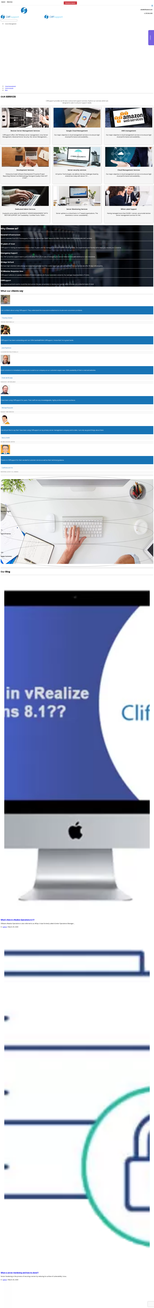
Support (3, 2)
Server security (9, 88)
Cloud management (10, 86)
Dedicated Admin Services (25, 209)
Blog (6, 90)
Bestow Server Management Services (25, 131)
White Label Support (129, 209)
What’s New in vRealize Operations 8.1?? (17, 920)
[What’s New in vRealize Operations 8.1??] (77, 916)
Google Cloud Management (77, 131)
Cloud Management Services (129, 170)
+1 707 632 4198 (148, 13)
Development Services (25, 170)
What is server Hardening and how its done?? (20, 1273)
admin (5, 927)
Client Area (9, 2)
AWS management (128, 131)
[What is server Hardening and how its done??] (77, 1269)
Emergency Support (70, 3)
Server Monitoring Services (76, 209)
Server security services (77, 170)
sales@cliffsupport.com (146, 9)
